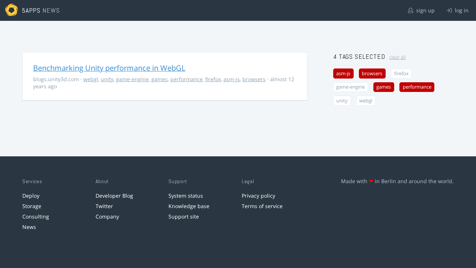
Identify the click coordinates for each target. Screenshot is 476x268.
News (29, 226)
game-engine (132, 79)
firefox (213, 79)
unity (107, 79)
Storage (31, 206)
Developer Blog (114, 195)
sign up (425, 10)
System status (185, 195)
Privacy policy (258, 195)
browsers (254, 79)
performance (186, 79)
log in (461, 10)
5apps (31, 10)
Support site (183, 216)
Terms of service (262, 206)
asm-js (231, 79)
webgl (90, 79)
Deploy (30, 195)
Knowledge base (188, 206)
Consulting (35, 216)
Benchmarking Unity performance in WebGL (109, 68)
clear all (397, 57)
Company (107, 216)
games (159, 79)
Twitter (104, 206)
